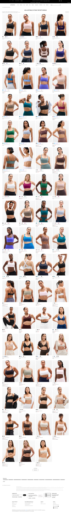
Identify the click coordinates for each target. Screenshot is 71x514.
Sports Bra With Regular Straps (17, 479)
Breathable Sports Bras (24, 479)
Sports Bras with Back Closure (48, 479)
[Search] (60, 4)
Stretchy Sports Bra (11, 479)
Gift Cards (13, 505)
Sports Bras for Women (41, 479)
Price (12, 12)
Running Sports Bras (36, 479)
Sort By (67, 12)
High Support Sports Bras (30, 479)
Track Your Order (14, 504)
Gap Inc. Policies (32, 511)
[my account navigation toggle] (59, 1)
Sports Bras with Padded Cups (56, 479)
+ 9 (9, 116)
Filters (4, 12)
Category (16, 12)
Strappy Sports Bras (5, 479)
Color (10, 12)
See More (4, 481)
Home (3, 7)
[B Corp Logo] (48, 495)
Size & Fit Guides (14, 506)
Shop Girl (39, 2)
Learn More (53, 497)
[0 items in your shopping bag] (61, 1)
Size (7, 12)
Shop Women (37, 2)
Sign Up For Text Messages (56, 504)
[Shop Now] (35, 2)
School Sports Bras (63, 479)
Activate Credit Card (27, 504)
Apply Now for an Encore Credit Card (29, 505)
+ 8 (9, 196)
